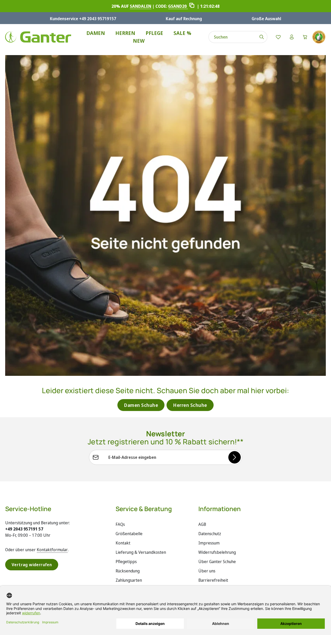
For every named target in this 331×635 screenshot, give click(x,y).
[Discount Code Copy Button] (192, 6)
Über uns (206, 571)
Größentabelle (129, 533)
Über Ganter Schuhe (217, 561)
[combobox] (232, 37)
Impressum (209, 543)
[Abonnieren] (234, 457)
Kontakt (123, 543)
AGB (202, 524)
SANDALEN (140, 6)
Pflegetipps (126, 561)
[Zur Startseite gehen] (38, 37)
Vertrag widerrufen (32, 564)
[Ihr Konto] (291, 37)
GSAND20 (178, 6)
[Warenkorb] (305, 37)
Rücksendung (128, 571)
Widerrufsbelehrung (217, 552)
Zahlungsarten (129, 580)
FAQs (120, 524)
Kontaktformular (52, 549)
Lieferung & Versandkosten (141, 552)
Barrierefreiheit (213, 580)
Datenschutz (209, 533)
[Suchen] (261, 37)
